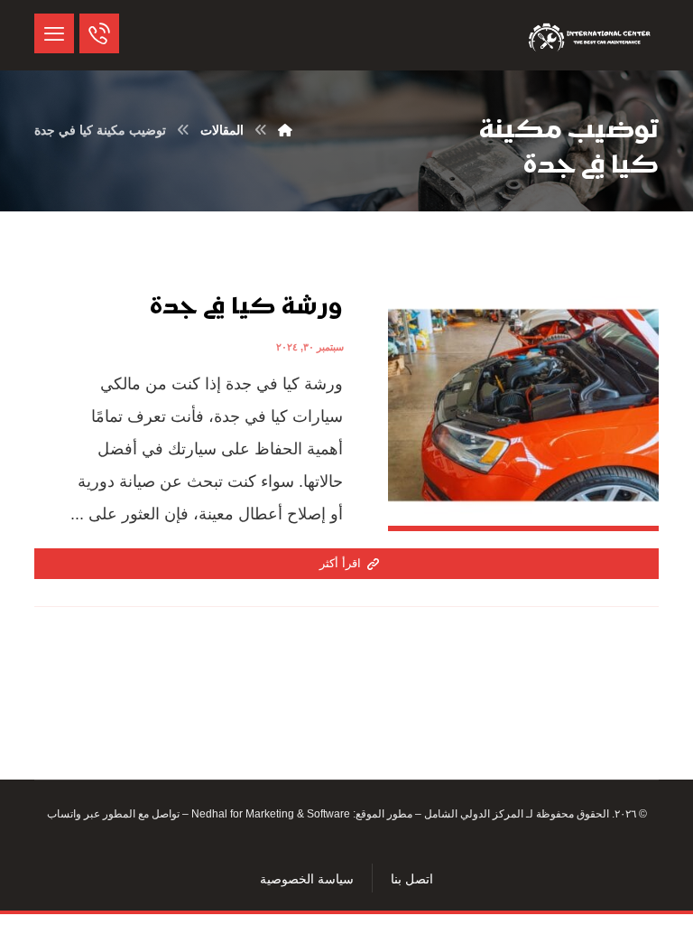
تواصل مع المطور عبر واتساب (113, 814)
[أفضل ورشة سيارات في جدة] (591, 35)
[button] (54, 33)
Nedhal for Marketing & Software (269, 814)
